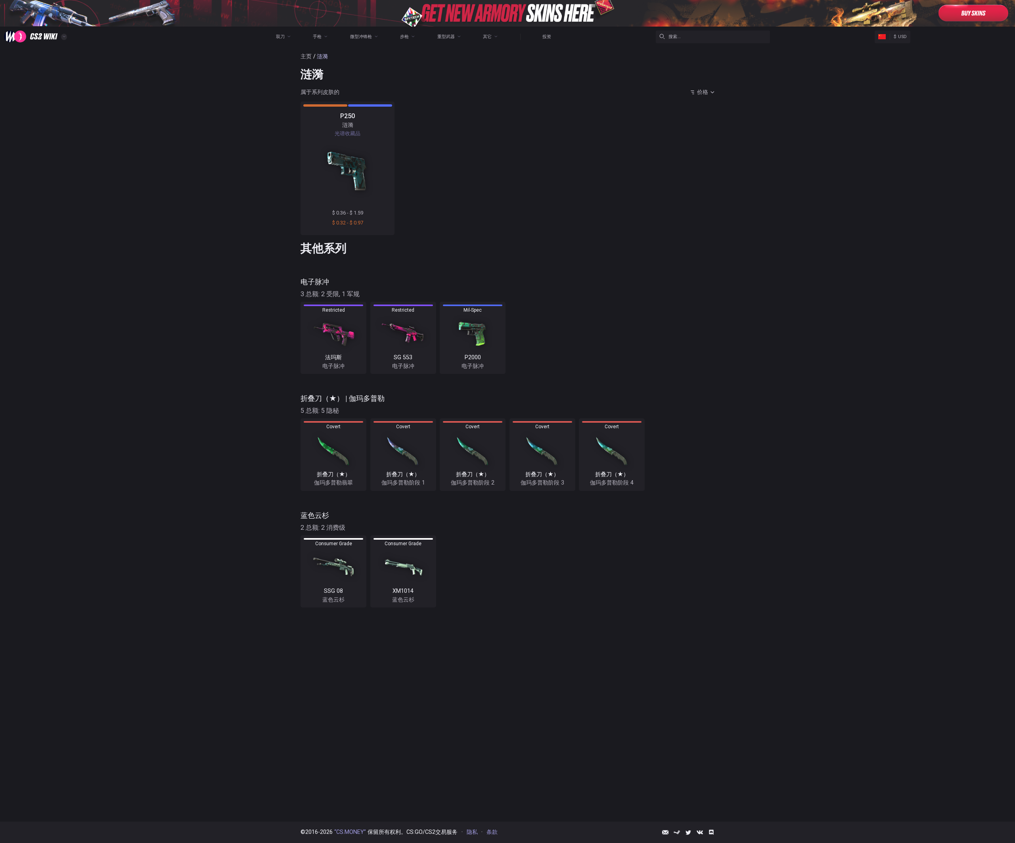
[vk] (700, 832)
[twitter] (688, 832)
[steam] (677, 832)
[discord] (711, 832)
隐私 (472, 832)
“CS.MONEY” (350, 832)
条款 (492, 832)
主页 (306, 56)
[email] (665, 832)
